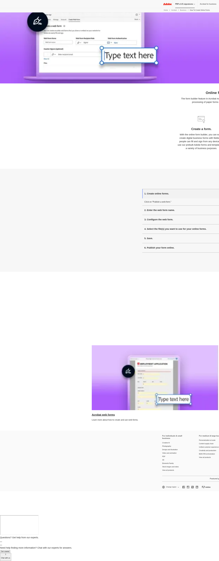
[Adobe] (167, 4)
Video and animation (169, 453)
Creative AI (166, 443)
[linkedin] (197, 487)
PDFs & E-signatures (184, 4)
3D (163, 460)
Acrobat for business (208, 4)
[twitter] (192, 487)
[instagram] (188, 487)
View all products (168, 470)
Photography (166, 446)
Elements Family (168, 463)
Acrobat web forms (103, 414)
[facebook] (183, 487)
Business (183, 10)
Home (166, 10)
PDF (163, 456)
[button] (170, 487)
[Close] (1, 541)
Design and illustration (170, 450)
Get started (5, 551)
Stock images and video (170, 467)
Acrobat (174, 10)
